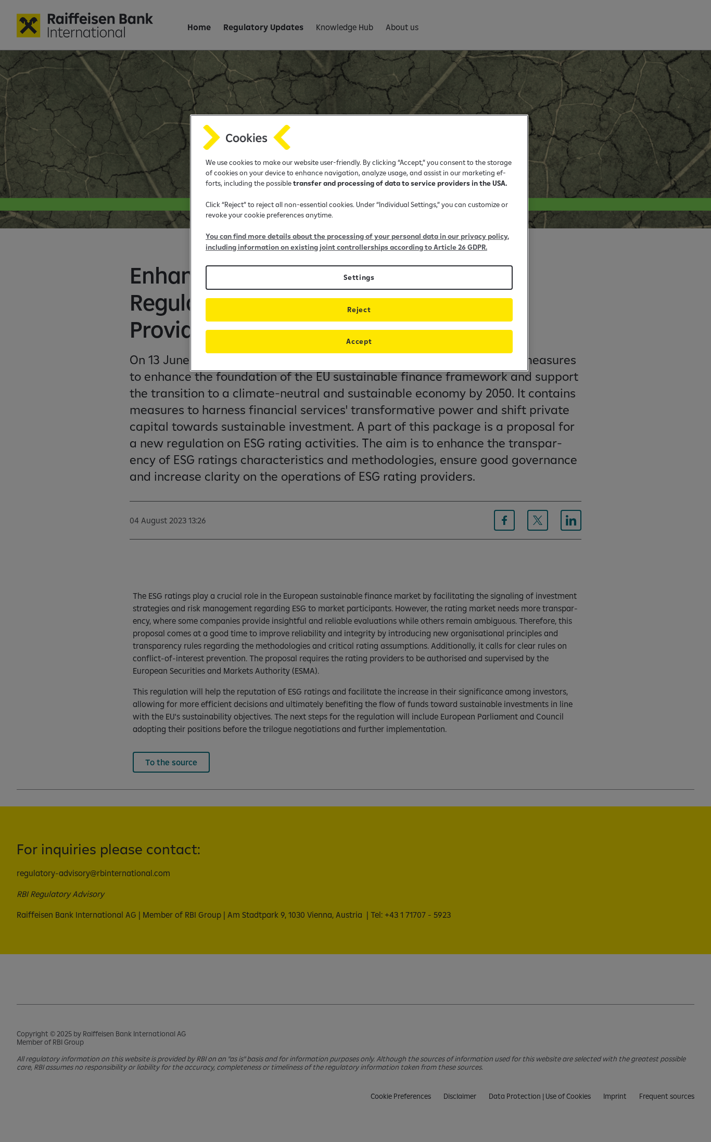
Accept (359, 341)
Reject (359, 309)
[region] (359, 243)
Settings (359, 277)
